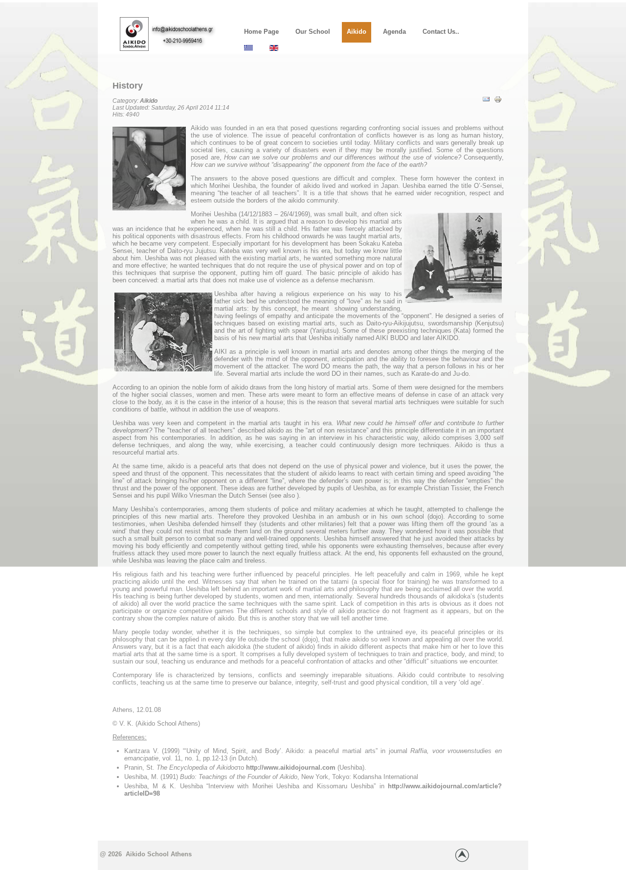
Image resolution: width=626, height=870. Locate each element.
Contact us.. (441, 31)
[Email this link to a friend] (486, 106)
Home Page (261, 31)
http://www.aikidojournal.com (291, 767)
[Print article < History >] (498, 106)
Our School (312, 31)
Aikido (356, 31)
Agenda (394, 31)
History (127, 86)
